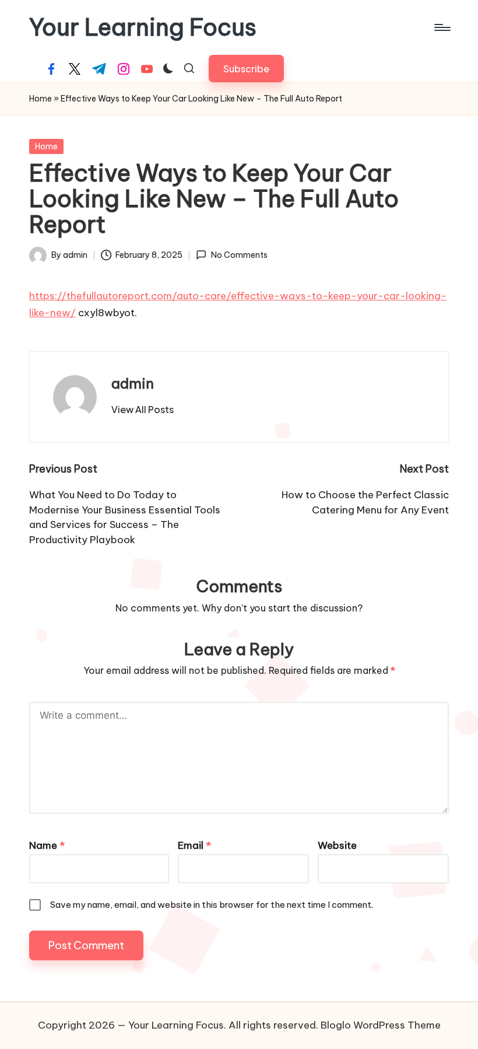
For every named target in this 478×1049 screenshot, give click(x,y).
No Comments (239, 255)
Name (47, 845)
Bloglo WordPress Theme (381, 1025)
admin (132, 383)
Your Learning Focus (142, 27)
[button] (246, 68)
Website (337, 845)
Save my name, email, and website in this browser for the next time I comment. (211, 904)
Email (194, 845)
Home (40, 98)
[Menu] (441, 27)
